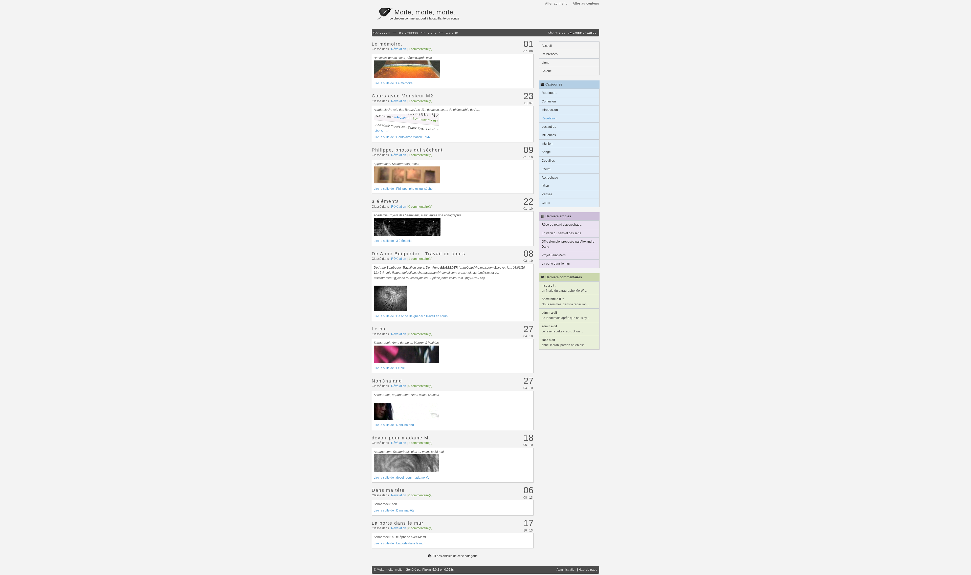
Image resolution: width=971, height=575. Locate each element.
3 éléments (385, 201)
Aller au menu (556, 3)
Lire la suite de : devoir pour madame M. (401, 477)
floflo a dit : (549, 340)
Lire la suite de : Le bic (389, 368)
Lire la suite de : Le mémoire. (393, 83)
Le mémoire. (387, 44)
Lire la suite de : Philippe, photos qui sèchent (404, 188)
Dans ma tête (388, 490)
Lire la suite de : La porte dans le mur (399, 543)
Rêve (545, 186)
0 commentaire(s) (420, 206)
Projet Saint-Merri (554, 255)
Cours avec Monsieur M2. (403, 95)
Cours (546, 203)
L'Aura (546, 169)
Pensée (547, 194)
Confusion (549, 101)
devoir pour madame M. (401, 437)
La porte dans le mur (398, 523)
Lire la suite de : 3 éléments (392, 241)
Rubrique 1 (549, 93)
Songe (546, 152)
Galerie (452, 32)
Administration (566, 569)
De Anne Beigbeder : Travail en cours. (419, 253)
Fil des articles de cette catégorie (455, 556)
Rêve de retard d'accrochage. (562, 224)
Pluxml (427, 569)
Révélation (398, 49)
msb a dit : (549, 285)
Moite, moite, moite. (424, 12)
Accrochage (550, 177)
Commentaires (585, 32)
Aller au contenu (586, 3)
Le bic (379, 328)
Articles (559, 32)
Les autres (549, 127)
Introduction (550, 110)
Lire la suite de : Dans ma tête (394, 510)
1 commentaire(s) (420, 49)
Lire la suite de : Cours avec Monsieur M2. (402, 137)
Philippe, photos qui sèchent (407, 150)
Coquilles (548, 160)
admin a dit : (550, 312)
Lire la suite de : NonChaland (394, 425)
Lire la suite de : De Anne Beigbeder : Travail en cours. (411, 316)
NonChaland (387, 381)
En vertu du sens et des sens (561, 233)
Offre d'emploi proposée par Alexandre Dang (568, 244)
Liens (432, 32)
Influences (549, 135)
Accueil (384, 32)
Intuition (547, 143)
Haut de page (588, 569)
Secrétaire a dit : (553, 299)
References (408, 32)
